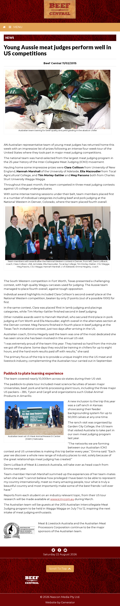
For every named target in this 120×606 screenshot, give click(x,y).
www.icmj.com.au (62, 499)
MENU (17, 27)
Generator (68, 602)
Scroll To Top (58, 568)
